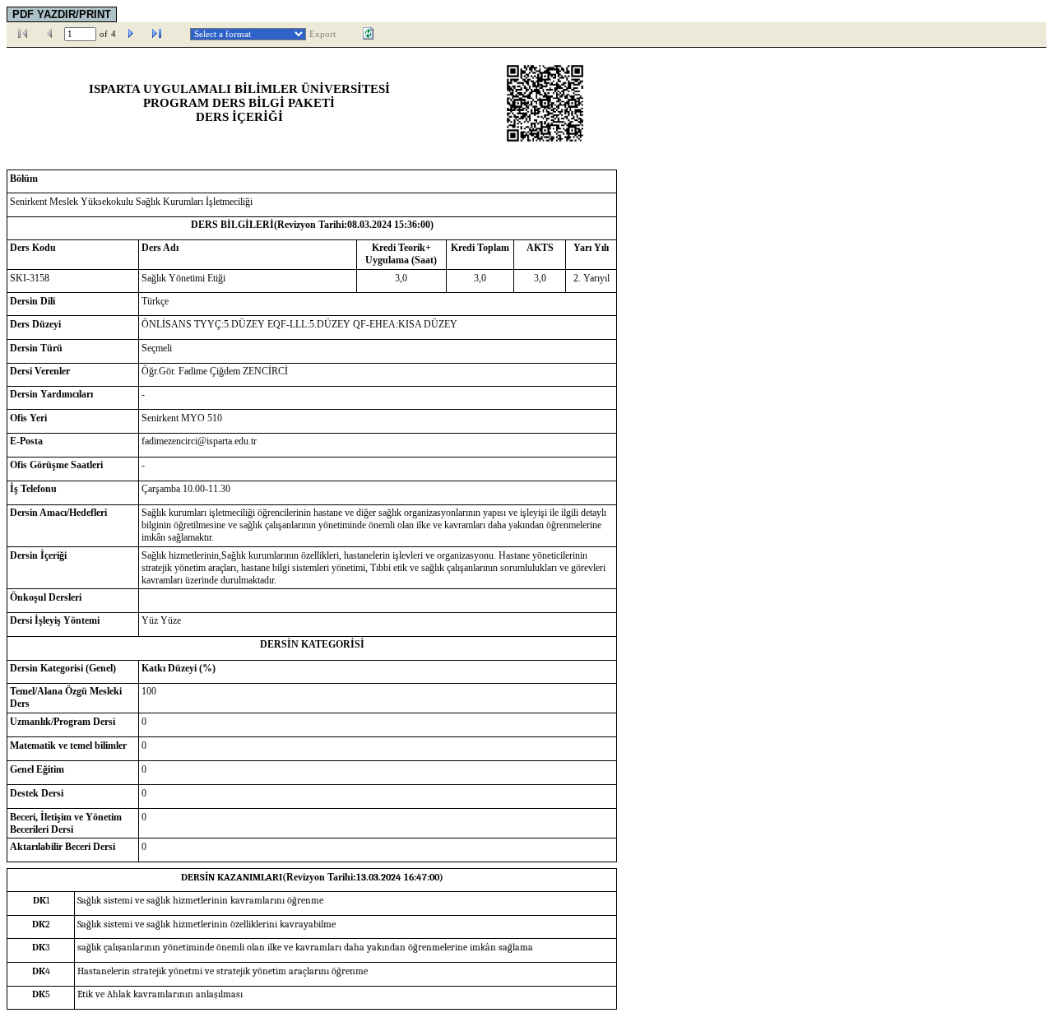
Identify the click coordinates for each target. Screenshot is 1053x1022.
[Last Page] (157, 33)
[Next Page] (130, 33)
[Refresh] (368, 33)
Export (322, 34)
